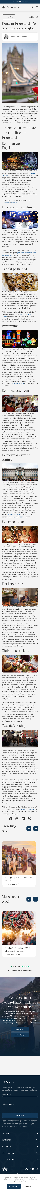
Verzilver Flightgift (20, 1035)
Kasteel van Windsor (15, 514)
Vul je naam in (6, 1094)
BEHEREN (28, 1186)
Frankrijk (14, 202)
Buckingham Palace (16, 517)
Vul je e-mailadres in (9, 1104)
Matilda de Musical (17, 383)
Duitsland (5, 202)
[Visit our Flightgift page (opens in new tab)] (37, 1169)
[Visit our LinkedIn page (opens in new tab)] (33, 1169)
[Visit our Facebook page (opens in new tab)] (26, 1169)
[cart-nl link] (32, 7)
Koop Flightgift (20, 1029)
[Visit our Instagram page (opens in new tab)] (30, 1169)
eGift (15, 1014)
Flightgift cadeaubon (28, 809)
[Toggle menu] (37, 7)
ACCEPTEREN (13, 1186)
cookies (23, 1181)
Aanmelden (20, 1115)
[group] (19, 864)
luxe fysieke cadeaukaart (20, 1011)
